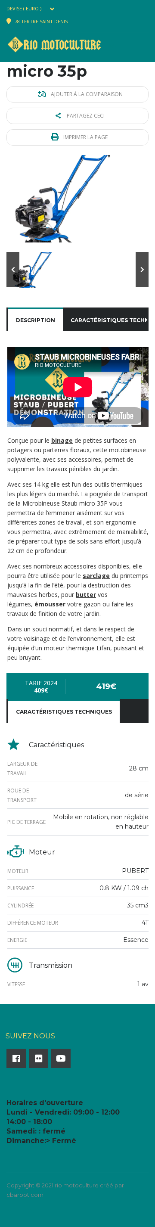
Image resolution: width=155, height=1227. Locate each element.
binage (62, 440)
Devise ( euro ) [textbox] (23, 9)
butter (86, 594)
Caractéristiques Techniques (64, 711)
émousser (49, 604)
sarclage (96, 576)
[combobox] (32, 9)
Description (35, 320)
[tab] (35, 320)
